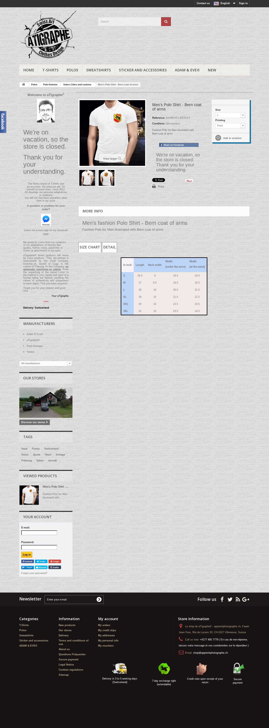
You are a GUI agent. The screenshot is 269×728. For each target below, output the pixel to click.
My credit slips (107, 630)
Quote (36, 454)
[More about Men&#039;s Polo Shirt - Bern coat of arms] (29, 495)
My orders (104, 625)
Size (217, 108)
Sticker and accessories (143, 70)
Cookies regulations (71, 669)
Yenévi (30, 351)
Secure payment (68, 659)
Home (28, 70)
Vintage (60, 454)
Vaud (24, 448)
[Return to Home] (23, 84)
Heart (48, 454)
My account (108, 618)
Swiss (25, 454)
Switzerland (51, 448)
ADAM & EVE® (187, 70)
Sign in (243, 3)
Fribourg (26, 460)
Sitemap (64, 674)
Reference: (158, 117)
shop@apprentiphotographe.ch (210, 652)
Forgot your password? (34, 573)
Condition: (158, 123)
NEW (212, 70)
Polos (72, 70)
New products (67, 625)
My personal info (108, 640)
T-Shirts (50, 70)
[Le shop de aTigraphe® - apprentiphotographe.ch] (55, 35)
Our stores (34, 378)
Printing (219, 119)
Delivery (64, 635)
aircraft (52, 460)
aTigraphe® (33, 340)
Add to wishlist (231, 138)
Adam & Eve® (34, 334)
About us (64, 649)
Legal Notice (66, 664)
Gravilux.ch (29, 263)
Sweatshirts (98, 70)
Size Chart (90, 247)
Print (161, 186)
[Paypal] (27, 567)
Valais (40, 460)
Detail (109, 247)
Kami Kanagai (34, 345)
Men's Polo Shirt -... (55, 486)
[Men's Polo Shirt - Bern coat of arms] (87, 178)
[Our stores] (45, 402)
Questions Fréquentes (72, 654)
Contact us (203, 3)
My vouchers (106, 645)
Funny (36, 448)
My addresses (106, 635)
